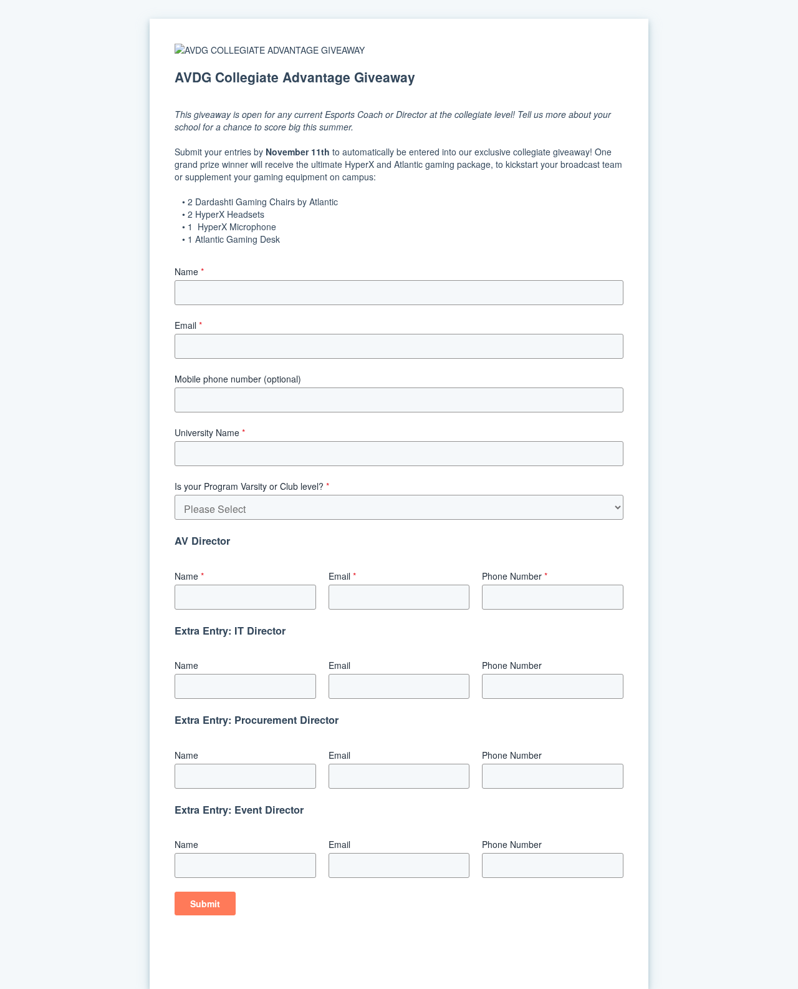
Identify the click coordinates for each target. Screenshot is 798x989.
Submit (205, 903)
